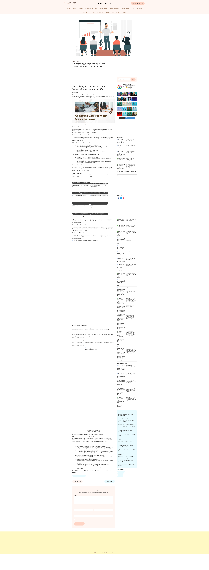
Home (68, 8)
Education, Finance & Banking (113, 12)
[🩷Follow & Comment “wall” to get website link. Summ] (124, 114)
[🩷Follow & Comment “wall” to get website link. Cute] (124, 104)
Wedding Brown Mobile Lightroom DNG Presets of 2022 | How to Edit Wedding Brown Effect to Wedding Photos (131, 290)
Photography (86, 12)
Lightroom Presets (125, 8)
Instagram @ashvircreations (137, 3)
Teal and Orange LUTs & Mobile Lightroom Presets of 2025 (131, 232)
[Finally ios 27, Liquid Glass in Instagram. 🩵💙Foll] (119, 99)
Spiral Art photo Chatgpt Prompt (125, 418)
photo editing (139, 8)
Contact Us (120, 469)
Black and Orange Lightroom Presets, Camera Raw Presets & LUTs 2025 (131, 239)
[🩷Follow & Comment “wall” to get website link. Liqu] (124, 109)
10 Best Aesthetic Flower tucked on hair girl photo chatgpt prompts (130, 165)
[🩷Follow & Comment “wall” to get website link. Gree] (129, 109)
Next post (109, 481)
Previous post (78, 481)
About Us (120, 476)
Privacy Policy (121, 471)
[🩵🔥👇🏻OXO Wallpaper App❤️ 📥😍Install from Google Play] (119, 94)
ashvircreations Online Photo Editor (127, 171)
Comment (76, 495)
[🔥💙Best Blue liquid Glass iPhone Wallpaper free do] (134, 99)
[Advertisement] (93, 76)
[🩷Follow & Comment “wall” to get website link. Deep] (134, 104)
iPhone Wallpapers (89, 8)
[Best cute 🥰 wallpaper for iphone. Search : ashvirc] (129, 99)
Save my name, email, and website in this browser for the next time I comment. (89, 519)
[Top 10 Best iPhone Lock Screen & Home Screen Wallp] (119, 104)
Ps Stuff (93, 12)
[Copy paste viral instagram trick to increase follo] (124, 99)
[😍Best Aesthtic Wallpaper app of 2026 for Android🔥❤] (129, 94)
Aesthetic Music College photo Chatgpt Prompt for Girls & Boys (130, 152)
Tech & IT (123, 12)
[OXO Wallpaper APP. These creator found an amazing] (134, 94)
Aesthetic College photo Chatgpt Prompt (126, 424)
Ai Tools (81, 8)
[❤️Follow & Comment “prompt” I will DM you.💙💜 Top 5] (134, 114)
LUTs (132, 8)
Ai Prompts (74, 8)
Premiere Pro (100, 12)
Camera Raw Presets (114, 8)
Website (75, 514)
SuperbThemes (112, 552)
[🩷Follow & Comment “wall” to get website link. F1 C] (119, 114)
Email (95, 507)
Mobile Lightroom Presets (101, 8)
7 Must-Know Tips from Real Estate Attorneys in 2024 (85, 154)
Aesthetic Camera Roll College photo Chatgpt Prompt (130, 140)
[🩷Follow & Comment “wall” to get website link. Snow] (134, 109)
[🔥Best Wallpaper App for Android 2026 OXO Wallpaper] (124, 94)
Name (75, 507)
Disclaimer (120, 473)
